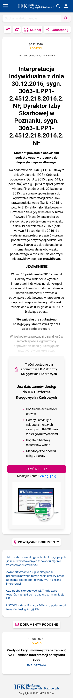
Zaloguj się (48, 476)
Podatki (36, 48)
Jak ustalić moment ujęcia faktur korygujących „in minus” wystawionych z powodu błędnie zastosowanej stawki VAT (36, 561)
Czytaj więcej (36, 664)
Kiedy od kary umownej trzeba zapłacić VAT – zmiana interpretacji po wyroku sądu (36, 654)
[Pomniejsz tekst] (7, 29)
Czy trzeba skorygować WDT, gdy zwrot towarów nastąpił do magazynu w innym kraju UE (35, 594)
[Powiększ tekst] (17, 29)
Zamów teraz (36, 469)
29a (37, 609)
